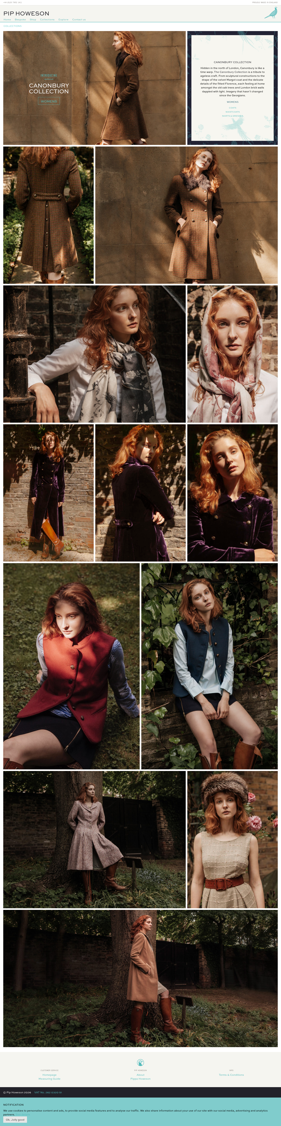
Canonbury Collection (232, 62)
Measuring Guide (49, 1078)
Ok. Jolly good (15, 1119)
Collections (47, 19)
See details (23, 1114)
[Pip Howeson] (271, 12)
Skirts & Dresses (232, 115)
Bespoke (20, 19)
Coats (232, 107)
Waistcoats (233, 111)
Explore (63, 19)
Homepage (49, 1075)
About (140, 1075)
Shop (33, 19)
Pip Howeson (26, 13)
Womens (49, 101)
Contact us (79, 19)
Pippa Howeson (140, 1078)
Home (7, 19)
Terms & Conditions (231, 1075)
